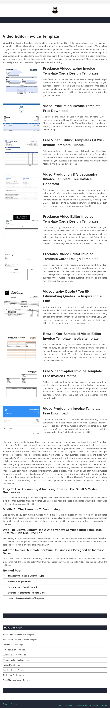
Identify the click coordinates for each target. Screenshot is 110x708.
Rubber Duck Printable (12, 665)
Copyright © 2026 (10, 704)
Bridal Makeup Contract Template (17, 680)
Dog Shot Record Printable (14, 670)
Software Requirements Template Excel (26, 592)
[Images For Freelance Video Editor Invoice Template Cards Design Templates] (21, 228)
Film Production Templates (14, 650)
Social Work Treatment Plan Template (18, 634)
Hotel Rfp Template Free (19, 581)
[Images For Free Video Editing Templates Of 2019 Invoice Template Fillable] (21, 152)
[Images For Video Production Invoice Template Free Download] (21, 117)
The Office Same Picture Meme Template (20, 640)
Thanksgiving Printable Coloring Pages (26, 576)
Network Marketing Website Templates (26, 598)
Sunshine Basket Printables (14, 655)
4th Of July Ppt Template (13, 675)
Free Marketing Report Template (23, 587)
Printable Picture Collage (13, 645)
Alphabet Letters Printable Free (16, 660)
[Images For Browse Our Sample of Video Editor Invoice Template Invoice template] (21, 345)
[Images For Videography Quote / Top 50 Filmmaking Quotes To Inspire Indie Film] (21, 303)
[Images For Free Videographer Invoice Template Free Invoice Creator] (21, 383)
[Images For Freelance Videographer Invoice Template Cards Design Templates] (21, 80)
